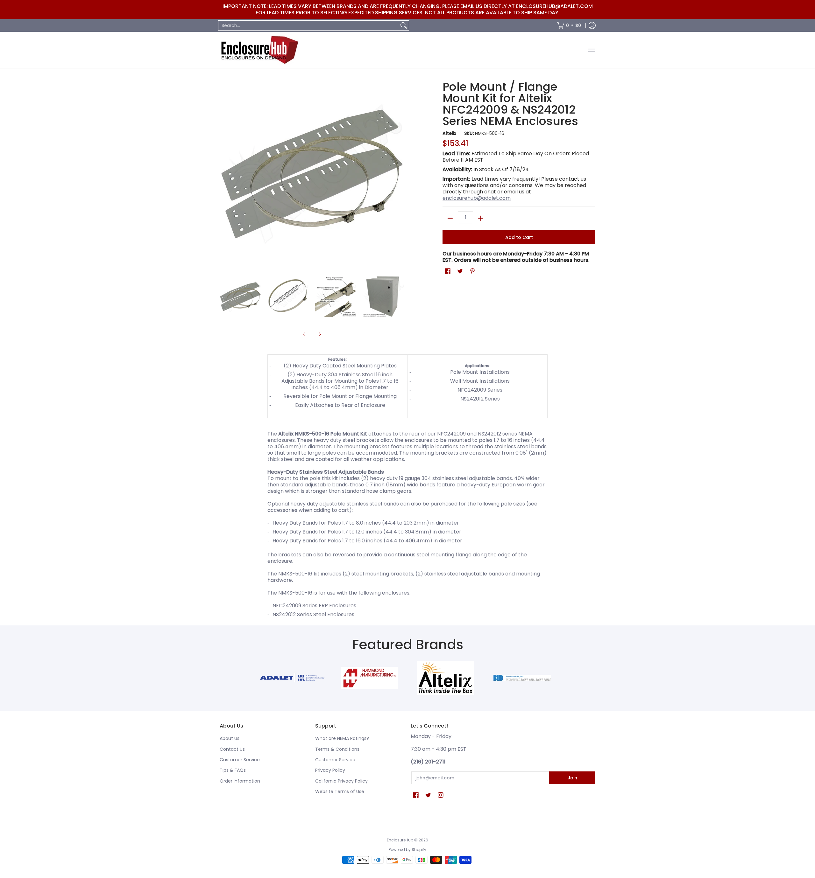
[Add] (480, 218)
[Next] (320, 334)
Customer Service (240, 759)
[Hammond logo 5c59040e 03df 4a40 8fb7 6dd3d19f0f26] (369, 678)
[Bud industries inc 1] (522, 678)
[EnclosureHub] (259, 50)
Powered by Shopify (407, 849)
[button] (447, 271)
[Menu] (591, 50)
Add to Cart (519, 237)
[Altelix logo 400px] (446, 678)
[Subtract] (450, 218)
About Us (229, 738)
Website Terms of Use (339, 791)
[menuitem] (569, 25)
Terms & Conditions (337, 749)
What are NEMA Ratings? (342, 738)
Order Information (240, 781)
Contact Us (232, 749)
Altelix (449, 133)
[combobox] (308, 25)
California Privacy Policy (341, 781)
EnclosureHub (400, 840)
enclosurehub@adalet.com (477, 198)
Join (572, 778)
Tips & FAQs (233, 770)
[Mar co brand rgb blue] (293, 677)
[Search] (404, 25)
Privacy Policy (330, 770)
